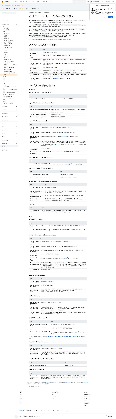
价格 (34, 1)
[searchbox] (9, 13)
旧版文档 (86, 405)
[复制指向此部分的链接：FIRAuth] (37, 89)
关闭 (104, 17)
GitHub (21, 403)
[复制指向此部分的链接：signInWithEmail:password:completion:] (55, 103)
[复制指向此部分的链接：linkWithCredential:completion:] (50, 318)
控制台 (70, 109)
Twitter (53, 398)
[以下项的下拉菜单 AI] (16, 8)
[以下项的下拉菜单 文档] (40, 1)
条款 (21, 416)
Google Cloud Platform (58, 410)
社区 (44, 1)
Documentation (6, 6)
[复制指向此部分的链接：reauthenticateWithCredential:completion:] (57, 235)
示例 (39, 8)
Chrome (42, 410)
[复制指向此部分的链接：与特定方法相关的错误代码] (56, 86)
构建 (15, 1)
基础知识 (8, 8)
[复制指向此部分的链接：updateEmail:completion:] (46, 275)
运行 (21, 1)
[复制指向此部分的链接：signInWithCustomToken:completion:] (54, 168)
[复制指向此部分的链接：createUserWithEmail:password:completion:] (58, 181)
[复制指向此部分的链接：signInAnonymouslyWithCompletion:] (53, 157)
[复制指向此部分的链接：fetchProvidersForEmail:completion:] (53, 92)
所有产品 (68, 410)
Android (36, 410)
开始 (111, 17)
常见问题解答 (87, 403)
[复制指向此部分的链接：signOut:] (36, 204)
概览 (2, 8)
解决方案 (28, 1)
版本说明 (86, 401)
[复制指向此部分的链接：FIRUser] (37, 216)
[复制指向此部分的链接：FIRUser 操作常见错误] (44, 219)
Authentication (18, 6)
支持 (50, 1)
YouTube (53, 401)
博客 (103, 1)
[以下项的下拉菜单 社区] (46, 1)
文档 (38, 1)
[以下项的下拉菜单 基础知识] (11, 8)
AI (14, 8)
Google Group (87, 398)
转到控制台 (108, 1)
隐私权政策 (25, 416)
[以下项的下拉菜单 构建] (17, 1)
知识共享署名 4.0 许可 (47, 382)
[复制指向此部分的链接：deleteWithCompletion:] (45, 369)
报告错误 (56, 78)
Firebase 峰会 (54, 396)
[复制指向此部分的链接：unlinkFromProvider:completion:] (50, 342)
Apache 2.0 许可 (68, 382)
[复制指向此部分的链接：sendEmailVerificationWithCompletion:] (55, 359)
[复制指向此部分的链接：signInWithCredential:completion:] (51, 121)
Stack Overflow (87, 396)
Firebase (31, 12)
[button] (8, 21)
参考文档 (34, 8)
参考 (21, 396)
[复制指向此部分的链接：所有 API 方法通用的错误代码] (58, 45)
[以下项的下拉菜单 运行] (23, 1)
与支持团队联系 (87, 394)
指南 (21, 394)
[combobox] (79, 1)
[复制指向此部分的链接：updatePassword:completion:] (49, 296)
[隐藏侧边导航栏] (16, 416)
